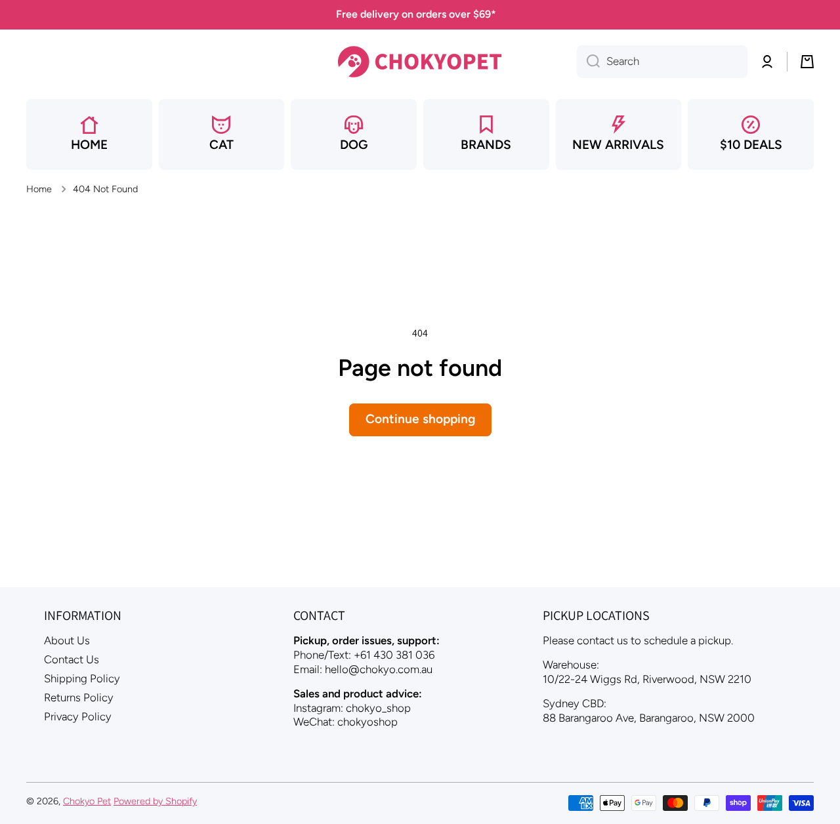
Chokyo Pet (87, 801)
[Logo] (420, 62)
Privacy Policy (78, 716)
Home (39, 189)
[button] (807, 61)
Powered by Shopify (155, 801)
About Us (67, 640)
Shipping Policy (82, 678)
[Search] (588, 61)
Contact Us (71, 659)
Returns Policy (79, 697)
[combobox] (662, 61)
